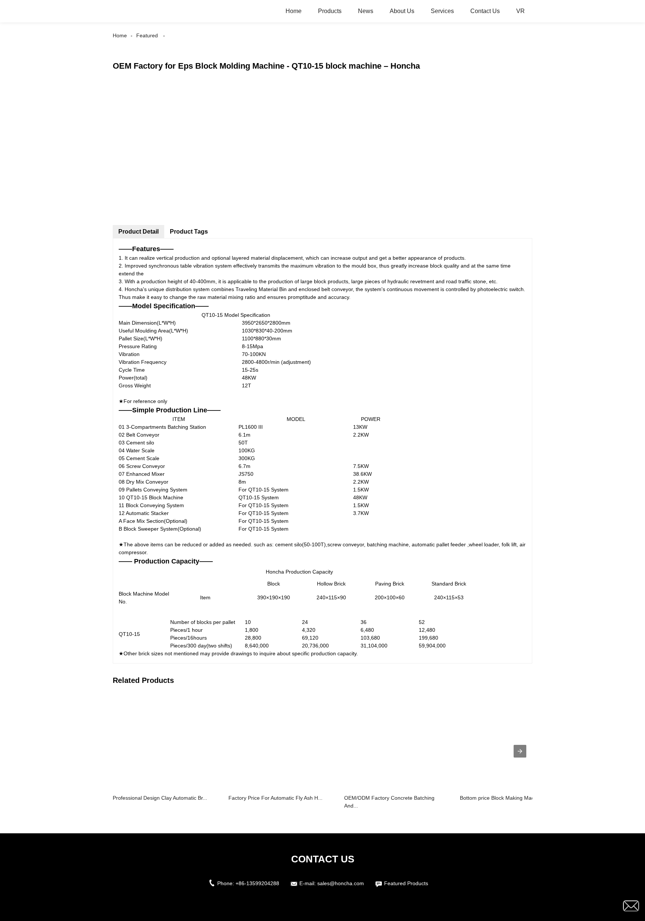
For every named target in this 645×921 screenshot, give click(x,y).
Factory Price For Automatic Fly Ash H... (275, 798)
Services (442, 11)
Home (294, 11)
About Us (402, 11)
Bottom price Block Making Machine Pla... (509, 798)
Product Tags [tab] (189, 231)
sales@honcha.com (340, 883)
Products (330, 11)
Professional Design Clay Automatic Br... (160, 798)
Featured (147, 35)
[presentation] (520, 751)
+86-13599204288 (257, 883)
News (365, 11)
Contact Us (485, 11)
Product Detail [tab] (138, 231)
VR (520, 11)
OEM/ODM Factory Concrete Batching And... (389, 802)
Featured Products (406, 883)
